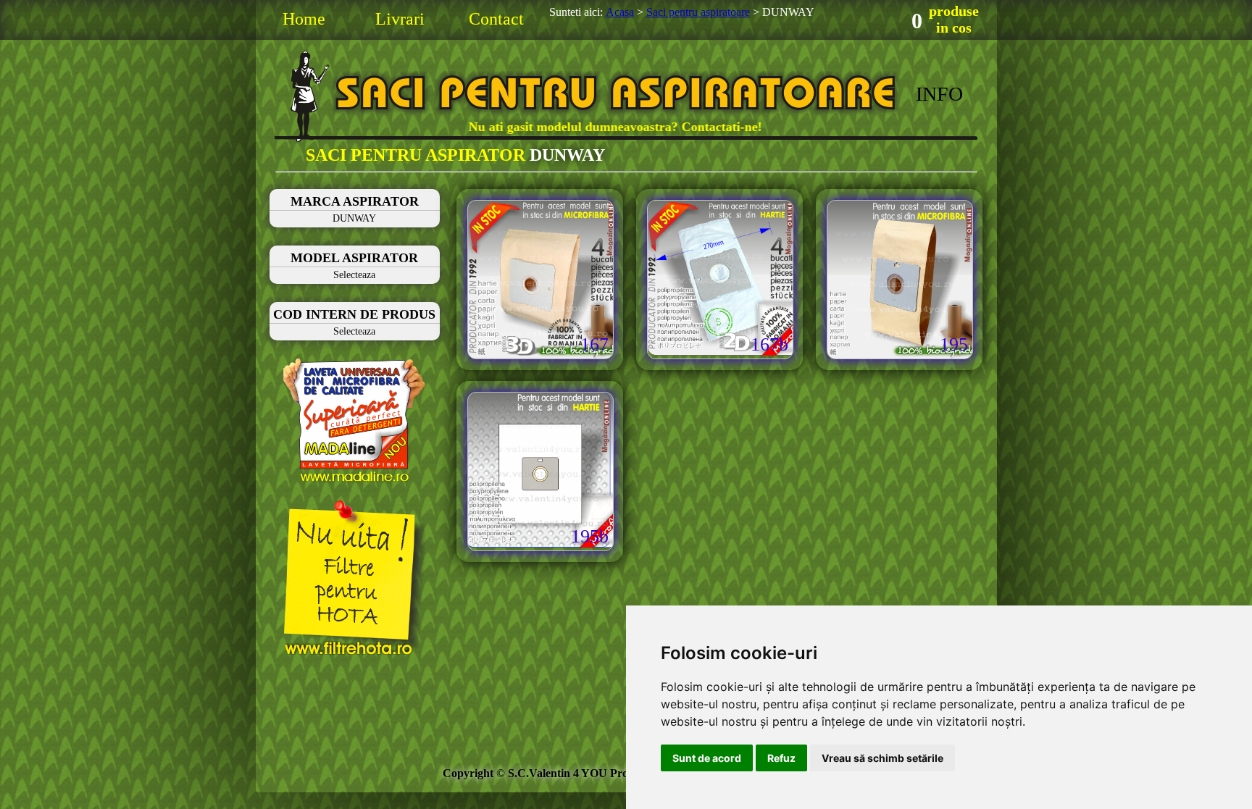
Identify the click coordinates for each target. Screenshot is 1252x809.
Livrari (400, 18)
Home (304, 18)
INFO (939, 94)
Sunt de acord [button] (706, 758)
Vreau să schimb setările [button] (882, 758)
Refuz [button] (781, 758)
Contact (496, 18)
